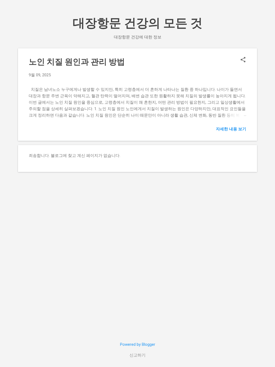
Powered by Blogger (137, 344)
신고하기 (137, 355)
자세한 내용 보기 (231, 129)
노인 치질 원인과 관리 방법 (77, 61)
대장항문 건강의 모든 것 (137, 23)
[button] (243, 60)
